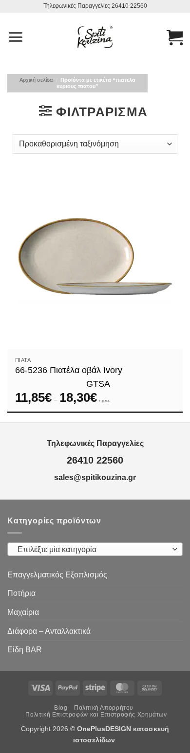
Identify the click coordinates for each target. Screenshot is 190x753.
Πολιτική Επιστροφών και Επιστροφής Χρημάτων (96, 714)
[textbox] (92, 549)
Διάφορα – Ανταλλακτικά (49, 631)
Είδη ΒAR (24, 649)
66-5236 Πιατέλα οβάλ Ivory (68, 370)
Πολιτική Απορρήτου (103, 707)
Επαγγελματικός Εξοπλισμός (57, 575)
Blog (60, 707)
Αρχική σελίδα (36, 80)
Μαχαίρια (23, 612)
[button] (15, 37)
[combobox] (95, 549)
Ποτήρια (21, 593)
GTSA (98, 384)
